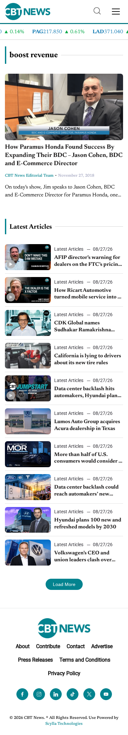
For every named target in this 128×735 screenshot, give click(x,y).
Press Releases (35, 660)
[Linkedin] (56, 694)
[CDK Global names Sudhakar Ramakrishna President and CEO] (28, 323)
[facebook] (22, 694)
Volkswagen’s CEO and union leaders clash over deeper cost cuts (83, 557)
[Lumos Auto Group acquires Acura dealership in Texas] (28, 421)
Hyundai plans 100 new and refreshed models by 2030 (87, 524)
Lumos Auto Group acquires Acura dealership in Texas (87, 425)
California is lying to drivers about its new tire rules (87, 359)
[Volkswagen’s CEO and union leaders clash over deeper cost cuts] (28, 553)
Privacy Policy (64, 673)
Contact (76, 646)
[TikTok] (72, 694)
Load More (64, 584)
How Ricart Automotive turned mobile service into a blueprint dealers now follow (88, 294)
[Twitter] (89, 694)
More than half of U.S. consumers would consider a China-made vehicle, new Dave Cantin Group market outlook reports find (87, 458)
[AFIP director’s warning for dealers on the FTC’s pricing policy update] (28, 257)
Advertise (102, 646)
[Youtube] (106, 694)
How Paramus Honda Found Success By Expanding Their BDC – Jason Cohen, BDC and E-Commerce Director (63, 155)
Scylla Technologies (64, 724)
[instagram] (39, 694)
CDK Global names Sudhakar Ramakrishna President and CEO (82, 327)
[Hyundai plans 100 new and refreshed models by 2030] (28, 520)
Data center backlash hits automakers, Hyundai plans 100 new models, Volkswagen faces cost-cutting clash (87, 392)
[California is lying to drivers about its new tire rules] (28, 356)
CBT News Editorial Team (29, 176)
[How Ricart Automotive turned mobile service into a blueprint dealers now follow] (28, 290)
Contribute (48, 646)
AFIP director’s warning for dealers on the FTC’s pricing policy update (87, 261)
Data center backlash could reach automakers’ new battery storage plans (86, 491)
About (23, 646)
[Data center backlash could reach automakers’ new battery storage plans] (28, 487)
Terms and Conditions (84, 660)
